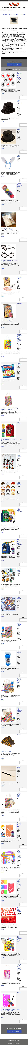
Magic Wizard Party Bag (19, 824)
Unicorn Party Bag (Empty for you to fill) (19, 967)
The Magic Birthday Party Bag (19, 939)
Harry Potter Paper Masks (19, 482)
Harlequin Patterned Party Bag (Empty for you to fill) (9, 408)
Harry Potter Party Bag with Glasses (19, 542)
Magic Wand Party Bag (18, 794)
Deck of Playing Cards (19, 277)
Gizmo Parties (17, 1043)
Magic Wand (18, 766)
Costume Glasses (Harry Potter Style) (9, 261)
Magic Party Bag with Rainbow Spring (19, 709)
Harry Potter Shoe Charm (19, 569)
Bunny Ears (19, 156)
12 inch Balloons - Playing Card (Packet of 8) (19, 76)
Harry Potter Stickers (19, 597)
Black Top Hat (19, 129)
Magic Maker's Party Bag (19, 680)
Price (20, 69)
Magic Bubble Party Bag (19, 625)
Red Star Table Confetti (19, 909)
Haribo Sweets (19, 364)
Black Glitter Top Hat (19, 102)
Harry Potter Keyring (19, 455)
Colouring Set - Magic (7, 229)
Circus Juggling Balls (19, 185)
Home (19, 1)
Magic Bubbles (19, 651)
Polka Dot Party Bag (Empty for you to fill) (19, 882)
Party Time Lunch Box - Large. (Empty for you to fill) (19, 854)
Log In (24, 1)
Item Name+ (15, 69)
